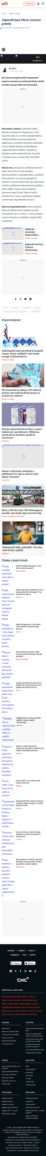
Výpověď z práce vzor (9, 1081)
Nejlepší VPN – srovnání (10, 1111)
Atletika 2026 (30, 1082)
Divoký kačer (6, 1084)
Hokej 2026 (29, 1072)
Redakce (22, 951)
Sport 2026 (30, 1060)
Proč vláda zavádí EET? (9, 1075)
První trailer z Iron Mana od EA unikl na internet (28, 782)
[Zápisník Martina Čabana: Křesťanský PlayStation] (13, 249)
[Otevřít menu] (43, 3)
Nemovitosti (13, 1004)
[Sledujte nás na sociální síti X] (15, 971)
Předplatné (14, 955)
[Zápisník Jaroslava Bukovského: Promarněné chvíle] (13, 234)
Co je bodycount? (7, 1044)
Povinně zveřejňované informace (28, 1150)
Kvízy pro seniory (7, 1038)
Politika (5, 1060)
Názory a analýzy (14, 14)
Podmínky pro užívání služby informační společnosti (22, 1140)
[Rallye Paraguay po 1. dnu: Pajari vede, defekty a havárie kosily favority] (8, 635)
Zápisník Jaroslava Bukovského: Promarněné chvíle (32, 232)
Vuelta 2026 (32, 1014)
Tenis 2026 (29, 1075)
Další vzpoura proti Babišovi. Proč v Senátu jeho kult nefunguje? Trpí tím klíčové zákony (30, 592)
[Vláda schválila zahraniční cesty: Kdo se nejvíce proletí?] (8, 575)
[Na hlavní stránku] (5, 3)
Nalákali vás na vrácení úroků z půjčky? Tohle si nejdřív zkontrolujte (29, 720)
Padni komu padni (8, 1078)
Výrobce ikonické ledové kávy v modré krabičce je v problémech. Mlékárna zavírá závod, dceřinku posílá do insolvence (22, 433)
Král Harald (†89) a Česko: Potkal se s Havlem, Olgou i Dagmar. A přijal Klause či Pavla (29, 803)
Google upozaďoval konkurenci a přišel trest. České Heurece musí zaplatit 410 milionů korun (29, 685)
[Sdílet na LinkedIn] (30, 299)
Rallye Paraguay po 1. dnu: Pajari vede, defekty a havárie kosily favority (28, 626)
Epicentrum (5, 1028)
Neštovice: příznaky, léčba (10, 1031)
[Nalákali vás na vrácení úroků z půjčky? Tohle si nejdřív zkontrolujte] (8, 729)
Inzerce (31, 951)
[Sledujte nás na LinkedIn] (11, 971)
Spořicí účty (29, 1101)
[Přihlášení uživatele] (38, 3)
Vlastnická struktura (30, 1145)
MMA (27, 1066)
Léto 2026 (29, 1022)
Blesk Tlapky (22, 997)
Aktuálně (5, 1022)
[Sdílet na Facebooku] (15, 299)
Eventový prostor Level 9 (24, 1011)
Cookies (36, 1142)
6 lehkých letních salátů (33, 1053)
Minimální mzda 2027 (33, 1107)
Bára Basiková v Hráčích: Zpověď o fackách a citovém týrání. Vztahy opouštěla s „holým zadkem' (29, 862)
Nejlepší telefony (7, 1101)
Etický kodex (11, 1150)
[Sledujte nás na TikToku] (35, 971)
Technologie (7, 1092)
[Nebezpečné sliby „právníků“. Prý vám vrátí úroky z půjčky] (23, 533)
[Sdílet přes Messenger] (25, 299)
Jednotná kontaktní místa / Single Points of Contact (22, 1148)
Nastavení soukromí (15, 1145)
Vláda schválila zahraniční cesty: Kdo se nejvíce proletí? (28, 567)
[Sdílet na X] (20, 299)
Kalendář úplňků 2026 (9, 1041)
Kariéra (33, 955)
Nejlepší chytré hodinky (9, 1107)
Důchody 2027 (30, 1104)
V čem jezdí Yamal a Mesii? (10, 1035)
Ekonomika (30, 1092)
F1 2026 (28, 1079)
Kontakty (11, 951)
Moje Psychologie (8, 997)
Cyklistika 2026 (30, 1085)
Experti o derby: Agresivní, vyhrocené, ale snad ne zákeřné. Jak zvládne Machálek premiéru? (30, 748)
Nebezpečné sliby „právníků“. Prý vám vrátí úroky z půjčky (22, 549)
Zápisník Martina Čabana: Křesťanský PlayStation (34, 247)
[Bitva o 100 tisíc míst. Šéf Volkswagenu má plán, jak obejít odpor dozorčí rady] (23, 495)
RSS (24, 955)
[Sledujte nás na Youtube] (30, 971)
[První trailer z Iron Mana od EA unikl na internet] (8, 788)
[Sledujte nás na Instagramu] (25, 971)
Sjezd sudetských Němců (10, 1071)
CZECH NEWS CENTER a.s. (31, 1127)
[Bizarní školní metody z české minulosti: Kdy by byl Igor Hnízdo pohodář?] (8, 665)
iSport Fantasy (14, 1000)
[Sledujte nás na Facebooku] (20, 971)
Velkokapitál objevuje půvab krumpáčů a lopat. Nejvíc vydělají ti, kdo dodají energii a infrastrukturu (22, 353)
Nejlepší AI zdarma (8, 1104)
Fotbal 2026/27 (31, 1069)
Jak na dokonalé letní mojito (35, 1050)
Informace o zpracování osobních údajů (19, 1142)
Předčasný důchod (32, 1098)
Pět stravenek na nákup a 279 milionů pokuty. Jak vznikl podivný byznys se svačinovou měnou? (21, 393)
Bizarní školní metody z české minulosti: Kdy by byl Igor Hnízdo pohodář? (29, 654)
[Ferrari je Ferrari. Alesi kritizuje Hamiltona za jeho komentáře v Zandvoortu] (8, 843)
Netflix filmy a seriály (9, 1114)
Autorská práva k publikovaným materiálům (22, 1137)
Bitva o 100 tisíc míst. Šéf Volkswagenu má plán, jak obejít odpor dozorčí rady (22, 511)
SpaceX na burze (7, 1098)
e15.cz (4, 14)
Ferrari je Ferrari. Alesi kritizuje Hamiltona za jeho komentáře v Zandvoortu (28, 834)
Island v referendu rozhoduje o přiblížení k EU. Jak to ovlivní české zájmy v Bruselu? (20, 474)
